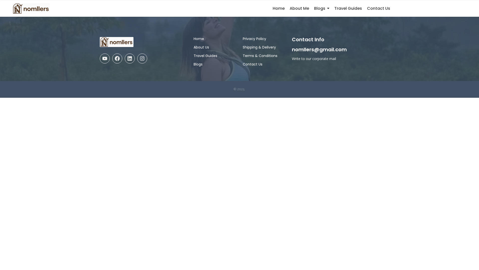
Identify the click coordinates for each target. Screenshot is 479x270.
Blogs (198, 64)
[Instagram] (142, 59)
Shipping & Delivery (259, 47)
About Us (201, 47)
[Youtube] (105, 59)
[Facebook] (117, 59)
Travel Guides (205, 55)
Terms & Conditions (260, 55)
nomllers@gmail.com (319, 49)
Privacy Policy (254, 38)
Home (199, 38)
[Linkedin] (130, 59)
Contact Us (252, 64)
